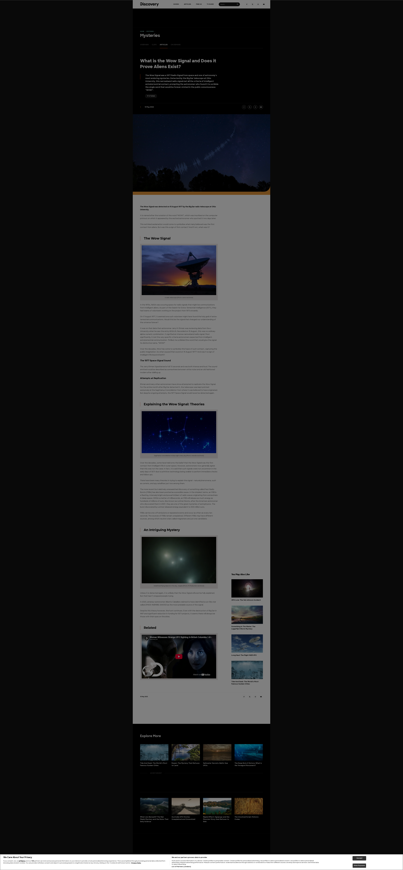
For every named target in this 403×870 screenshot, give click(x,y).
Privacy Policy (136, 863)
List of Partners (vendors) (181, 866)
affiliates (22, 861)
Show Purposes (359, 865)
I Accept (359, 858)
